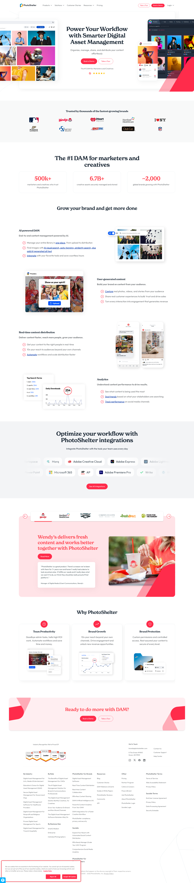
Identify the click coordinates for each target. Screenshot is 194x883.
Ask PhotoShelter (128, 795)
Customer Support (160, 752)
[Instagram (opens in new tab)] (130, 760)
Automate (32, 354)
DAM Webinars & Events (105, 787)
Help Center (158, 756)
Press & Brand (126, 791)
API (98, 803)
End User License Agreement (156, 798)
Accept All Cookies (69, 876)
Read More (45, 556)
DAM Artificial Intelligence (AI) (83, 801)
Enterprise (51, 833)
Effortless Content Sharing (81, 796)
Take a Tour (144, 5)
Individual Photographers (57, 837)
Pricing (100, 5)
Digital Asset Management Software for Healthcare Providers (32, 805)
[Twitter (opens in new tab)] (134, 760)
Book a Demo (158, 5)
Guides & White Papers (105, 791)
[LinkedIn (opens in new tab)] (144, 760)
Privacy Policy (151, 787)
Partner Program (128, 783)
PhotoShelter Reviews (104, 795)
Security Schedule (152, 810)
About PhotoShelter (129, 799)
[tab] (43, 515)
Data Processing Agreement (156, 806)
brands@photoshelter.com (138, 748)
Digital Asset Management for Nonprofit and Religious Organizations (34, 814)
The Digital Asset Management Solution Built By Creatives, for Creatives (59, 800)
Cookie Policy (47, 871)
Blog (98, 778)
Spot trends (111, 396)
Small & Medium (53, 829)
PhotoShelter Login (128, 803)
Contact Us (157, 749)
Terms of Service (152, 778)
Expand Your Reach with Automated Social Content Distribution (81, 835)
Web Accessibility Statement (156, 783)
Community (101, 799)
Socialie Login (126, 807)
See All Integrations (97, 486)
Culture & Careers (128, 787)
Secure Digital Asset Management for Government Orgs (34, 795)
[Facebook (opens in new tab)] (139, 760)
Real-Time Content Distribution (83, 785)
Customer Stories (74, 5)
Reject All (53, 876)
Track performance (114, 401)
